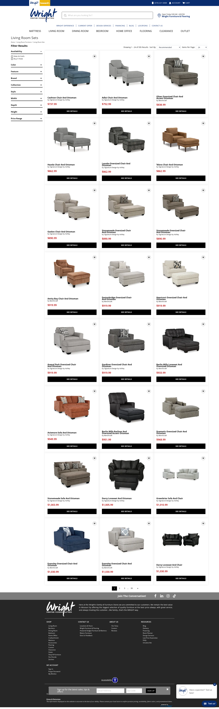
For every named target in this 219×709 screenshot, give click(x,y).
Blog (131, 25)
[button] (167, 689)
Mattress (35, 31)
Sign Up (150, 690)
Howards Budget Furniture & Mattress (93, 631)
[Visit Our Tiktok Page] (174, 596)
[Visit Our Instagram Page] (168, 596)
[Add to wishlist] (94, 56)
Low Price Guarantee (150, 638)
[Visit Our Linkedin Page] (162, 596)
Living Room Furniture (24, 42)
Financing (120, 25)
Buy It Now (18, 59)
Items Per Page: (188, 47)
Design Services (103, 25)
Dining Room (80, 31)
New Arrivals (18, 56)
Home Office (124, 31)
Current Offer (85, 25)
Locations (143, 25)
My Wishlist (52, 674)
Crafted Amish (53, 638)
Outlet (185, 31)
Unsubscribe (147, 642)
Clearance (166, 31)
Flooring (146, 31)
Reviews (114, 631)
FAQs (145, 640)
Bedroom (102, 31)
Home (13, 42)
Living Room (56, 31)
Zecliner (51, 659)
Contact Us (157, 25)
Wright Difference (65, 25)
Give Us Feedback (86, 635)
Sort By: (153, 47)
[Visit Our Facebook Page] (155, 596)
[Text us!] (209, 704)
